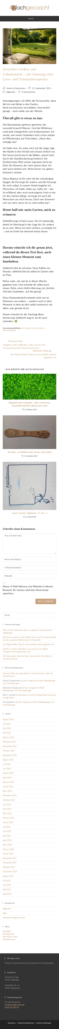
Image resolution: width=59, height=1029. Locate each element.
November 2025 (10, 746)
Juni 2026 (7, 728)
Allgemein (10, 92)
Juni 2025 (7, 769)
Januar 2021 (8, 823)
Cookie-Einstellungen (43, 1023)
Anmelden (7, 931)
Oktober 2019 (9, 867)
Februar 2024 (8, 782)
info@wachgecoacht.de (14, 1005)
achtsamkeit (26, 328)
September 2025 (10, 755)
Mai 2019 (7, 890)
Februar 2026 (8, 738)
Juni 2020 (7, 831)
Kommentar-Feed (10, 937)
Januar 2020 (8, 854)
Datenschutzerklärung (26, 1023)
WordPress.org (9, 940)
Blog (4, 913)
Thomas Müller (9, 674)
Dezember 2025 (9, 742)
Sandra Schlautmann (16, 88)
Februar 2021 (8, 818)
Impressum (12, 1023)
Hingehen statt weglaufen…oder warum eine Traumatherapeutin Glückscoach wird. (29, 404)
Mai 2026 (7, 733)
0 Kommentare (28, 92)
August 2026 (8, 720)
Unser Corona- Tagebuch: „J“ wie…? (29, 513)
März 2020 (7, 845)
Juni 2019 (7, 885)
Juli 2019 (6, 881)
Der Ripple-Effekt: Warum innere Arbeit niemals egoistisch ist (28, 645)
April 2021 (7, 809)
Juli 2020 (6, 827)
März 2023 (7, 791)
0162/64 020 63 (12, 1008)
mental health (38, 328)
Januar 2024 (8, 787)
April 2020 (7, 840)
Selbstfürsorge (9, 330)
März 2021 (7, 814)
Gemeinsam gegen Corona (14, 918)
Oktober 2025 (9, 751)
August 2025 (8, 760)
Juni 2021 (7, 805)
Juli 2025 (6, 764)
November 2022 (10, 796)
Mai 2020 (7, 836)
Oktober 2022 (9, 800)
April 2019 (7, 894)
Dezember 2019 (9, 858)
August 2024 (8, 773)
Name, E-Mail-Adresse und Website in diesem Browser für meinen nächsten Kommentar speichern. (28, 590)
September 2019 (10, 872)
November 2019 (10, 863)
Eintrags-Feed (8, 934)
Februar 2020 (8, 849)
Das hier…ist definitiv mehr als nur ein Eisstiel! (29, 452)
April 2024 (7, 778)
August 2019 (8, 876)
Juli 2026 (6, 724)
